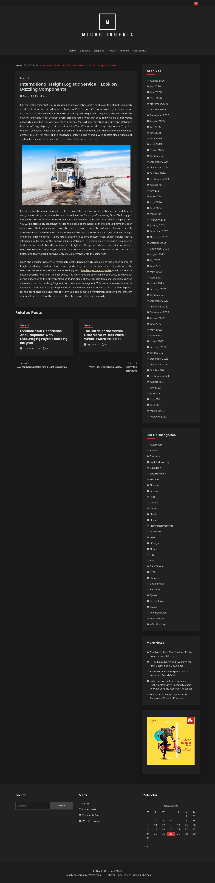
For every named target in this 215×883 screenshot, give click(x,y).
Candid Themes (142, 874)
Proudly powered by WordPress (83, 874)
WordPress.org (90, 821)
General (24, 78)
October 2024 (158, 173)
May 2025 (156, 138)
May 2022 (156, 329)
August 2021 (157, 381)
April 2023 (156, 277)
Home (72, 50)
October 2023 (158, 242)
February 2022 (158, 347)
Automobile (156, 444)
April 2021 (156, 404)
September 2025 (159, 115)
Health (112, 50)
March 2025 (157, 150)
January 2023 (157, 294)
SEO (152, 572)
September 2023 (159, 248)
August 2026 (157, 80)
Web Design (157, 618)
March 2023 (157, 283)
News (153, 549)
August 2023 (157, 254)
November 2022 (159, 306)
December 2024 (159, 161)
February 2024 (158, 219)
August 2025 (157, 121)
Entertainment (158, 473)
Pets (152, 560)
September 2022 (159, 312)
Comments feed (91, 815)
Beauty (154, 450)
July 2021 (155, 387)
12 (163, 824)
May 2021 (156, 399)
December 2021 (159, 358)
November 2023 (159, 236)
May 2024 (156, 202)
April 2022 (156, 335)
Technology (156, 601)
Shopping (99, 50)
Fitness (154, 491)
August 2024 (157, 184)
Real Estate (139, 50)
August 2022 (157, 318)
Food (153, 496)
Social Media (157, 583)
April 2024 (156, 208)
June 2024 (156, 196)
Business (85, 50)
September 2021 (159, 376)
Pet (152, 554)
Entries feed (89, 809)
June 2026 (156, 92)
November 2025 (159, 103)
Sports (153, 595)
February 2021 (158, 416)
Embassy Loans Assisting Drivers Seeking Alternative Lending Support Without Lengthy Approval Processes (171, 684)
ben (45, 96)
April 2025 (156, 144)
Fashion (154, 479)
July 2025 (155, 126)
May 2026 (156, 97)
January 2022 (157, 352)
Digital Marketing (159, 462)
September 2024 (159, 179)
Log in (85, 803)
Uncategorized (158, 612)
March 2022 (157, 341)
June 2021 (156, 393)
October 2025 (158, 109)
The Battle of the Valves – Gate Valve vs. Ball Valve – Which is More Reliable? (105, 335)
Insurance (155, 531)
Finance (124, 50)
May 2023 (156, 271)
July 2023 (155, 260)
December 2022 (159, 300)
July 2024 (155, 190)
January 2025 (157, 155)
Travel (153, 606)
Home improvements (161, 525)
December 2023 (159, 231)
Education (155, 467)
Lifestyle (155, 543)
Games (154, 502)
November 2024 (159, 167)
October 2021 (158, 370)
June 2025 (156, 132)
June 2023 (156, 265)
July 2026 (155, 86)
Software (155, 589)
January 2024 (157, 225)
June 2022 (156, 323)
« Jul (146, 846)
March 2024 (157, 213)
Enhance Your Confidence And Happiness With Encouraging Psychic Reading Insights (44, 337)
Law (152, 537)
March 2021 (157, 410)
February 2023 (158, 289)
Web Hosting (157, 624)
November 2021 (159, 364)
